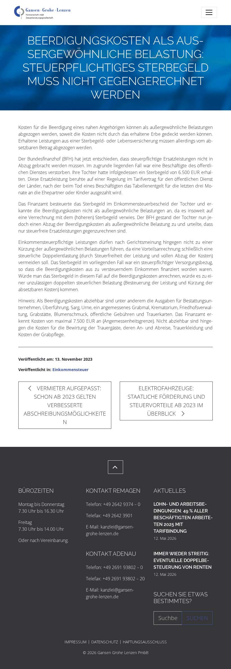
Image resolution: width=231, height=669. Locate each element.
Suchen (197, 618)
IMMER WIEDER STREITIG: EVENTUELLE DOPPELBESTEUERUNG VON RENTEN (183, 560)
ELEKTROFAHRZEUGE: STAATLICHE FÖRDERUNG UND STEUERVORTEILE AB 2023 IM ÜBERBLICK (166, 400)
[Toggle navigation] (209, 12)
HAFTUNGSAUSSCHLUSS (145, 642)
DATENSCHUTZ (104, 642)
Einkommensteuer (70, 369)
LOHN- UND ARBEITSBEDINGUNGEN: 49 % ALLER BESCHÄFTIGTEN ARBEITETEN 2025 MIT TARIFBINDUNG (183, 517)
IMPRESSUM (75, 642)
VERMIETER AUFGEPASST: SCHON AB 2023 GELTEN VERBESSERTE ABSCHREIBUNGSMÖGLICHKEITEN (65, 405)
